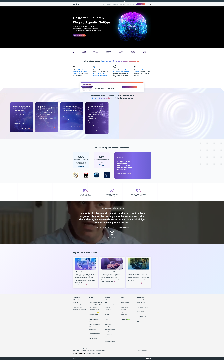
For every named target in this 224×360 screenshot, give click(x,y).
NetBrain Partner (124, 307)
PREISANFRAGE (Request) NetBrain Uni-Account (142, 308)
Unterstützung (140, 297)
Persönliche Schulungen (110, 329)
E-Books (106, 312)
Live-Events (107, 321)
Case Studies (107, 307)
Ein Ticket (139, 314)
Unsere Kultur (124, 314)
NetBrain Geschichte (125, 302)
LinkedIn (99, 353)
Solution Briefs (108, 326)
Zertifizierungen (140, 311)
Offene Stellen (125, 319)
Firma (134, 4)
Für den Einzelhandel (93, 338)
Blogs (106, 302)
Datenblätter (107, 309)
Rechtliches (76, 350)
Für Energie (91, 317)
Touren (106, 319)
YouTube (93, 353)
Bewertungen (108, 324)
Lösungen (109, 4)
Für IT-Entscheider (93, 326)
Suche (138, 321)
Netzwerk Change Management (96, 302)
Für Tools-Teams (92, 340)
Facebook (89, 353)
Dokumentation (140, 304)
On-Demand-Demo (109, 334)
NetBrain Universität (141, 302)
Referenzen (107, 317)
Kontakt (122, 321)
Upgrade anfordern (141, 299)
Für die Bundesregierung (94, 319)
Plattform (103, 4)
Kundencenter (122, 4)
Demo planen (140, 4)
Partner (129, 4)
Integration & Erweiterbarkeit (79, 309)
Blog (122, 312)
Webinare (107, 339)
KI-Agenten (75, 302)
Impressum (112, 348)
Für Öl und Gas (92, 336)
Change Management (77, 307)
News (122, 317)
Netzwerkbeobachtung (94, 309)
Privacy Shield (106, 348)
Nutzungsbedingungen (85, 348)
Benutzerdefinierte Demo (110, 304)
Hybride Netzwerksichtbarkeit (79, 312)
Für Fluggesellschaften (93, 314)
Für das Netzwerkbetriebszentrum (94, 332)
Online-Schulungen (109, 331)
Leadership (123, 299)
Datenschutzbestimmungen (96, 348)
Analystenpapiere (108, 299)
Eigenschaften (76, 297)
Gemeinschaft (140, 318)
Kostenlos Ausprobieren (110, 341)
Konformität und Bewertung (79, 304)
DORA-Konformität (94, 312)
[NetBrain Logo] (76, 3)
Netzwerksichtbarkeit (93, 299)
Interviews (107, 314)
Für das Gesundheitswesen (94, 324)
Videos (106, 336)
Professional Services (141, 316)
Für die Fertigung (92, 329)
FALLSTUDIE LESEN (112, 237)
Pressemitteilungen (125, 304)
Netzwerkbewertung (93, 307)
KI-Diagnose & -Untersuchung (79, 299)
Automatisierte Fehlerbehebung (96, 304)
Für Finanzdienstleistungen (94, 321)
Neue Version (123, 309)
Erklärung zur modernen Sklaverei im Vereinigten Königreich (93, 350)
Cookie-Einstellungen (142, 350)
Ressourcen (115, 4)
